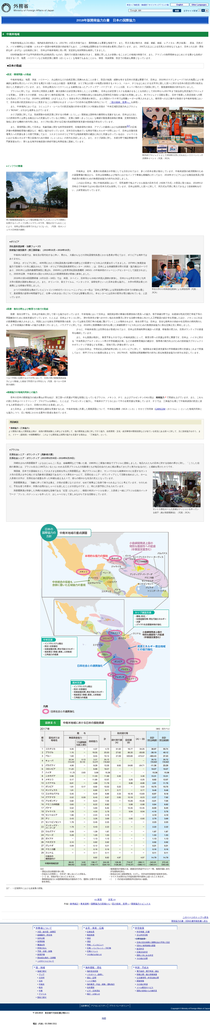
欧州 (41, 988)
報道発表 (90, 935)
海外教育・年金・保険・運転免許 (101, 984)
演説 (89, 941)
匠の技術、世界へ (120, 904)
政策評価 (41, 955)
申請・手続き (142, 967)
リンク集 (165, 5)
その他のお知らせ (94, 955)
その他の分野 (142, 959)
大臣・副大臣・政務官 (46, 932)
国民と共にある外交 (145, 955)
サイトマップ (154, 5)
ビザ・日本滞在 (93, 991)
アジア (41, 975)
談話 (89, 938)
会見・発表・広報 (94, 928)
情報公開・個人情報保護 (147, 975)
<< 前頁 (98, 899)
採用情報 (41, 941)
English (179, 5)
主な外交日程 (142, 935)
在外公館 (41, 938)
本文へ (129, 5)
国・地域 (40, 967)
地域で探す (42, 971)
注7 (128, 126)
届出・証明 (91, 978)
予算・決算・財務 (44, 951)
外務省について (44, 928)
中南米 (41, 984)
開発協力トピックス (141, 904)
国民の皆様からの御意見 (147, 991)
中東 (41, 991)
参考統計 (74, 904)
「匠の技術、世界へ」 (120, 102)
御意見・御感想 (140, 5)
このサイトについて (45, 961)
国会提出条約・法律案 (46, 958)
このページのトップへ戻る (195, 917)
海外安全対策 (92, 971)
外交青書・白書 (143, 932)
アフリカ (42, 994)
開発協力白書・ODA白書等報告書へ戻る (189, 921)
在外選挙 (90, 988)
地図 (104, 1018)
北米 (41, 981)
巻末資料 (84, 904)
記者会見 (90, 932)
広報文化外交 (142, 952)
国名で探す (42, 997)
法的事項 (85, 1006)
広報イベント (92, 951)
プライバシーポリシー (119, 1006)
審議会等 (41, 945)
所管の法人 (42, 948)
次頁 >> (112, 899)
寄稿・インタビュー (95, 945)
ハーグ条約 (91, 981)
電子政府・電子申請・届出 (148, 971)
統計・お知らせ (93, 994)
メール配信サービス (145, 988)
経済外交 (140, 949)
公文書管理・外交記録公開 (148, 978)
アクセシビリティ (99, 1006)
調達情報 (140, 981)
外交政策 (139, 928)
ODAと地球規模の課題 (146, 946)
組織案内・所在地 (44, 935)
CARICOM (160, 409)
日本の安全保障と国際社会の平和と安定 (153, 942)
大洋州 (41, 978)
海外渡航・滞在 (93, 967)
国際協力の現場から (100, 904)
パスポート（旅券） (95, 975)
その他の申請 (142, 984)
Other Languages (199, 5)
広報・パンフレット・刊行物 (99, 948)
